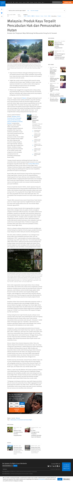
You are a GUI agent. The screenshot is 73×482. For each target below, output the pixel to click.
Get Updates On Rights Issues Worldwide (14, 463)
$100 (16, 403)
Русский (35, 2)
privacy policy (42, 479)
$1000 (17, 406)
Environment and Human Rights (24, 419)
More (43, 2)
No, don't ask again (34, 10)
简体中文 (29, 16)
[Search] (61, 2)
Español (39, 2)
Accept (60, 479)
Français (20, 2)
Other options (66, 479)
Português (31, 2)
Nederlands (38, 16)
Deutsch (24, 2)
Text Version (5, 469)
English (16, 2)
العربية (8, 2)
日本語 (28, 2)
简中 (11, 2)
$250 (22, 403)
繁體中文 (33, 16)
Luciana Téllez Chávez (33, 163)
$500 (11, 406)
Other (22, 406)
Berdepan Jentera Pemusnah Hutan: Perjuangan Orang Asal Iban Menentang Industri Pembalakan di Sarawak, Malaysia (15, 120)
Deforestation (13, 419)
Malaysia (24, 98)
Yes (28, 10)
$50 (11, 403)
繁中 (14, 2)
